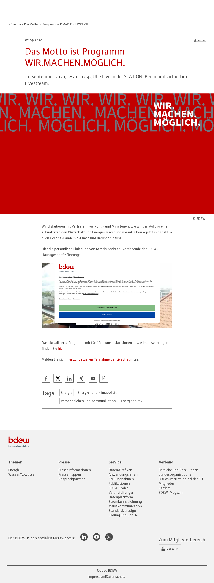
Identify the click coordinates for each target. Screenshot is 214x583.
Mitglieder (166, 483)
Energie (16, 24)
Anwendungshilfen (123, 474)
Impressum (96, 576)
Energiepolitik (131, 401)
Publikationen (119, 483)
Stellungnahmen (121, 479)
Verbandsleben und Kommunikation (88, 401)
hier (61, 348)
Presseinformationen (75, 470)
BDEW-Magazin (171, 492)
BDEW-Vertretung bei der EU (181, 479)
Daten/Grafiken (120, 470)
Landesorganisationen (176, 474)
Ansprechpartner (72, 479)
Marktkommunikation (125, 506)
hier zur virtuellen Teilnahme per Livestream (100, 359)
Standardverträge (122, 510)
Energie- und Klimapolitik (97, 392)
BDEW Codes (119, 488)
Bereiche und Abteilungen (178, 470)
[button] (46, 378)
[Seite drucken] (104, 378)
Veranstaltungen (121, 492)
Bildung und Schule (123, 515)
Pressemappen (70, 474)
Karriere (165, 488)
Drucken (201, 40)
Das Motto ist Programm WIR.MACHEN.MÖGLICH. (56, 24)
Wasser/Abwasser (22, 474)
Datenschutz (116, 576)
